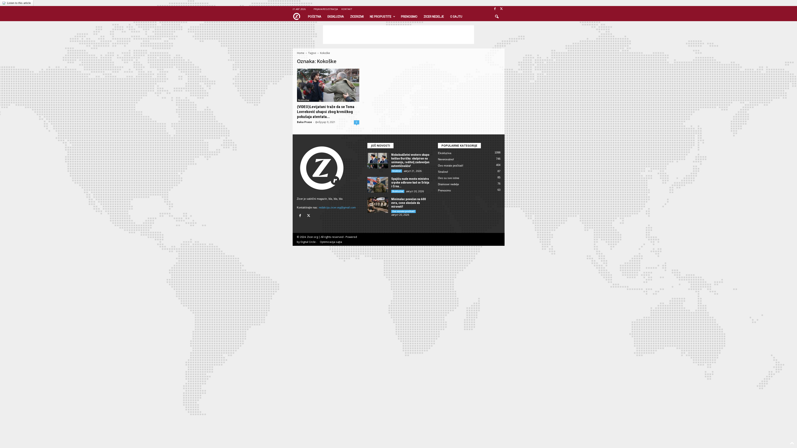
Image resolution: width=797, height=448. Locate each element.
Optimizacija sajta (331, 242)
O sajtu (456, 16)
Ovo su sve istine (448, 178)
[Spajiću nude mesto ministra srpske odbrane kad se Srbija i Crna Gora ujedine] (377, 184)
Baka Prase (304, 122)
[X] (501, 9)
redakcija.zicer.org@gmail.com (337, 207)
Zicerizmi (357, 16)
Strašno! (396, 170)
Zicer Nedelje (434, 16)
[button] (496, 16)
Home (300, 53)
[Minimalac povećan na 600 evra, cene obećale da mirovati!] (377, 205)
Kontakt (346, 9)
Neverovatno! (446, 159)
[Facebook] (495, 9)
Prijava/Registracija (326, 9)
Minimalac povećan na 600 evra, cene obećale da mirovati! (408, 202)
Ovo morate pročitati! (403, 211)
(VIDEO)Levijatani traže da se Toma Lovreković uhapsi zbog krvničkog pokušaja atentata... (325, 111)
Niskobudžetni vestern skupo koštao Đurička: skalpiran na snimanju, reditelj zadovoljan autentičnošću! (410, 160)
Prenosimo (409, 16)
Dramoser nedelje (448, 184)
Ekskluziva (336, 16)
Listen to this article (19, 3)
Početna (314, 16)
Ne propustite (380, 16)
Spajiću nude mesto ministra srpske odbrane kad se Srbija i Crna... (410, 182)
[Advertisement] (398, 34)
